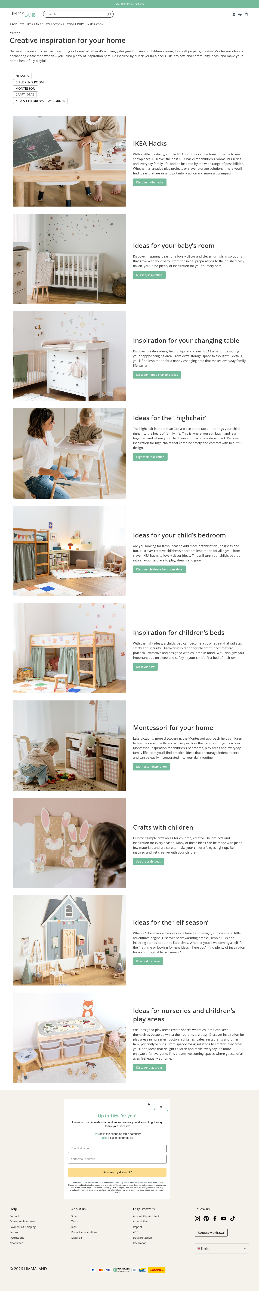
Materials (76, 1237)
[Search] (109, 14)
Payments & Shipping (23, 1227)
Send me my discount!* (117, 1172)
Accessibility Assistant (146, 1216)
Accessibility (140, 1221)
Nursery (22, 76)
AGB (135, 1232)
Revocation (139, 1243)
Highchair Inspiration (150, 457)
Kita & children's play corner (40, 101)
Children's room (30, 82)
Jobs (73, 1227)
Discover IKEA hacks (149, 182)
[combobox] (73, 14)
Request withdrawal (211, 1233)
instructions (17, 1237)
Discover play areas (149, 1067)
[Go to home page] (23, 14)
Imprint (137, 1227)
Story (74, 1216)
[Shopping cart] (246, 14)
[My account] (234, 14)
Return (14, 1232)
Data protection (142, 1237)
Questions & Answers (23, 1221)
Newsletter (16, 1243)
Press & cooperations (84, 1232)
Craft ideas (25, 94)
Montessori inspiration (151, 767)
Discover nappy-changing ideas (157, 375)
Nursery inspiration (149, 275)
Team (74, 1221)
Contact (14, 1216)
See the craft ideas (148, 861)
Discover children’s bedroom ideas (159, 569)
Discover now (145, 667)
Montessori (26, 88)
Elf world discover (148, 961)
